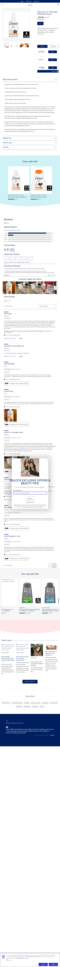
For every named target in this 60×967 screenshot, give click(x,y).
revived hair (35, 706)
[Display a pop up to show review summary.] (17, 199)
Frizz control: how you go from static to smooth (37, 663)
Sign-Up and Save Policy (28, 507)
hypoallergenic (45, 702)
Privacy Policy (37, 956)
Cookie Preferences (19, 958)
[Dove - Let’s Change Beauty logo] (30, 5)
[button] (7, 258)
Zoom (4, 12)
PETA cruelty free (6, 702)
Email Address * (17, 490)
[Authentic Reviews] (7, 223)
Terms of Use (29, 956)
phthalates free (27, 706)
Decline (53, 964)
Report (21, 338)
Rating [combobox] (6, 300)
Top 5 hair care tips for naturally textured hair (22, 658)
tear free (42, 706)
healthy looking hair (35, 702)
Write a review (40, 19)
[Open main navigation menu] (58, 5)
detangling (26, 702)
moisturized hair (54, 702)
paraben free (19, 706)
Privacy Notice (40, 507)
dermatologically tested (17, 702)
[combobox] (48, 306)
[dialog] (30, 483)
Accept (43, 964)
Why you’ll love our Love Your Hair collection (51, 653)
